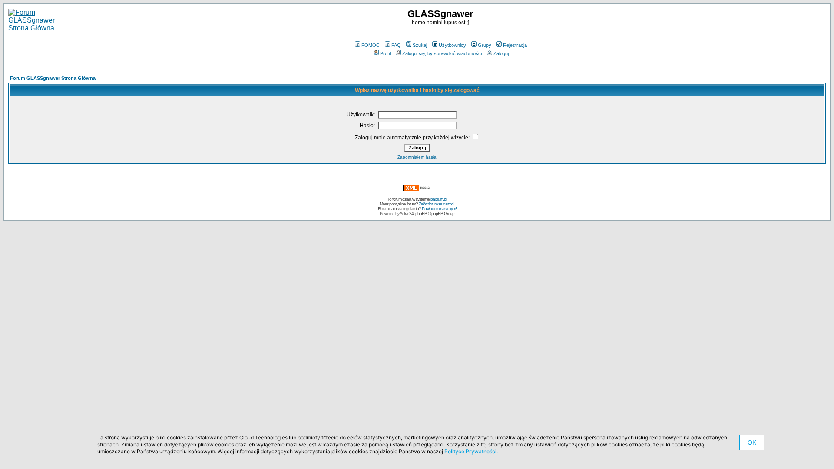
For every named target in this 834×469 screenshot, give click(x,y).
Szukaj (420, 45)
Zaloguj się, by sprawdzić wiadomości (442, 53)
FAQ (396, 45)
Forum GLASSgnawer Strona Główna (53, 78)
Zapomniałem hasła (417, 157)
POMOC (370, 45)
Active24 (407, 213)
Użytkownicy (452, 45)
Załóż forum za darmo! (436, 203)
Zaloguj (501, 53)
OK (752, 442)
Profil (385, 53)
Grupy (484, 45)
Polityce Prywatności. (471, 451)
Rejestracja (515, 45)
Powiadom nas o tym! (439, 208)
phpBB (421, 213)
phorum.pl (438, 199)
